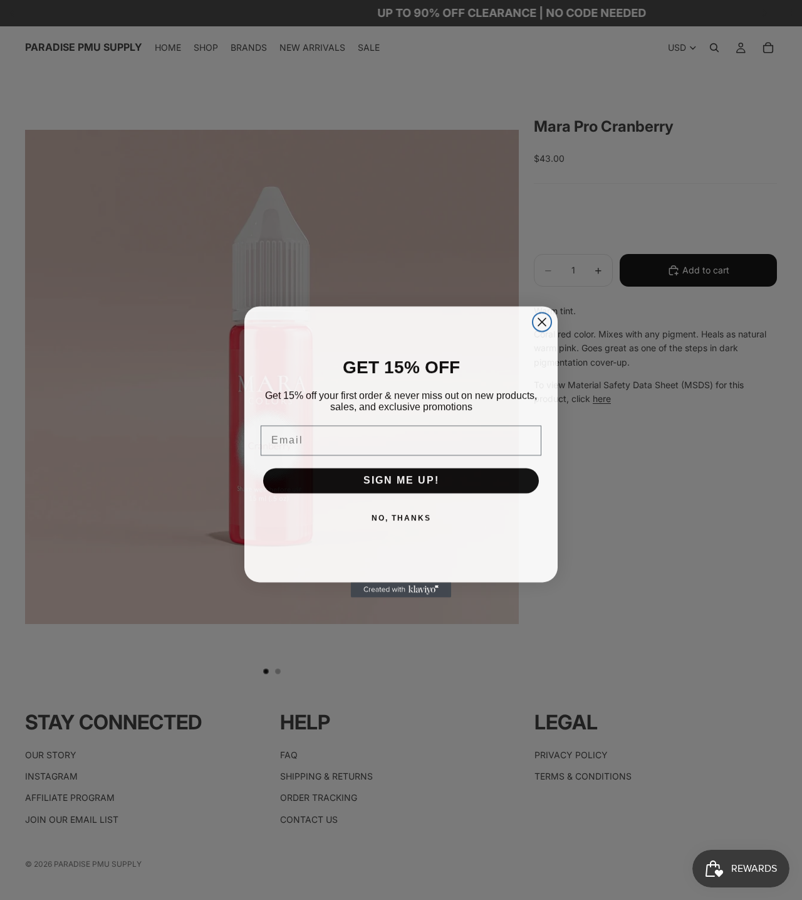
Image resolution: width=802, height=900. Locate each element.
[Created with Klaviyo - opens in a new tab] (401, 588)
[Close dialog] (542, 320)
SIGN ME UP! (401, 479)
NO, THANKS (401, 516)
